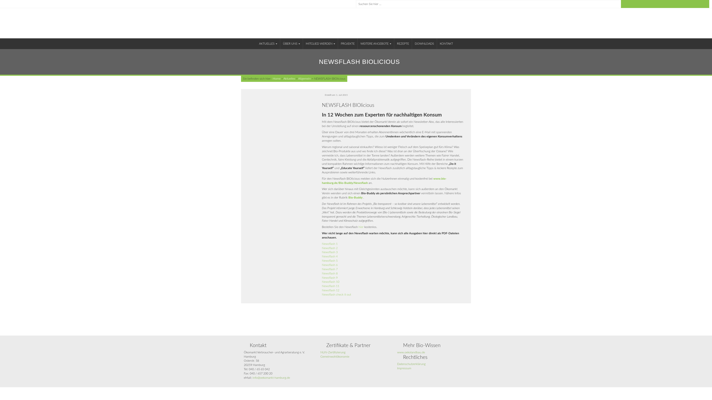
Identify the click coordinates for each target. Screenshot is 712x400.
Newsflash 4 (330, 256)
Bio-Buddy (355, 197)
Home (277, 78)
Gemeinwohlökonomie (334, 356)
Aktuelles (267, 43)
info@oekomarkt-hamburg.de (271, 377)
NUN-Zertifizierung (332, 352)
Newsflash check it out (336, 294)
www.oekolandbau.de (411, 352)
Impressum (404, 368)
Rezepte (403, 43)
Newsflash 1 (330, 243)
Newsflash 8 (330, 273)
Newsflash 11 (330, 286)
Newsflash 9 (330, 277)
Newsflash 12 (330, 290)
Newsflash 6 (330, 265)
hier (361, 227)
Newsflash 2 (330, 248)
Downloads (424, 43)
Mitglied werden (319, 43)
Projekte (348, 43)
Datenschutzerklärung (411, 364)
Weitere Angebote (374, 43)
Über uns (290, 43)
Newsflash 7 (330, 269)
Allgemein (304, 78)
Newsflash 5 (330, 260)
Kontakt (446, 43)
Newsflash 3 (330, 252)
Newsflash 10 (330, 281)
